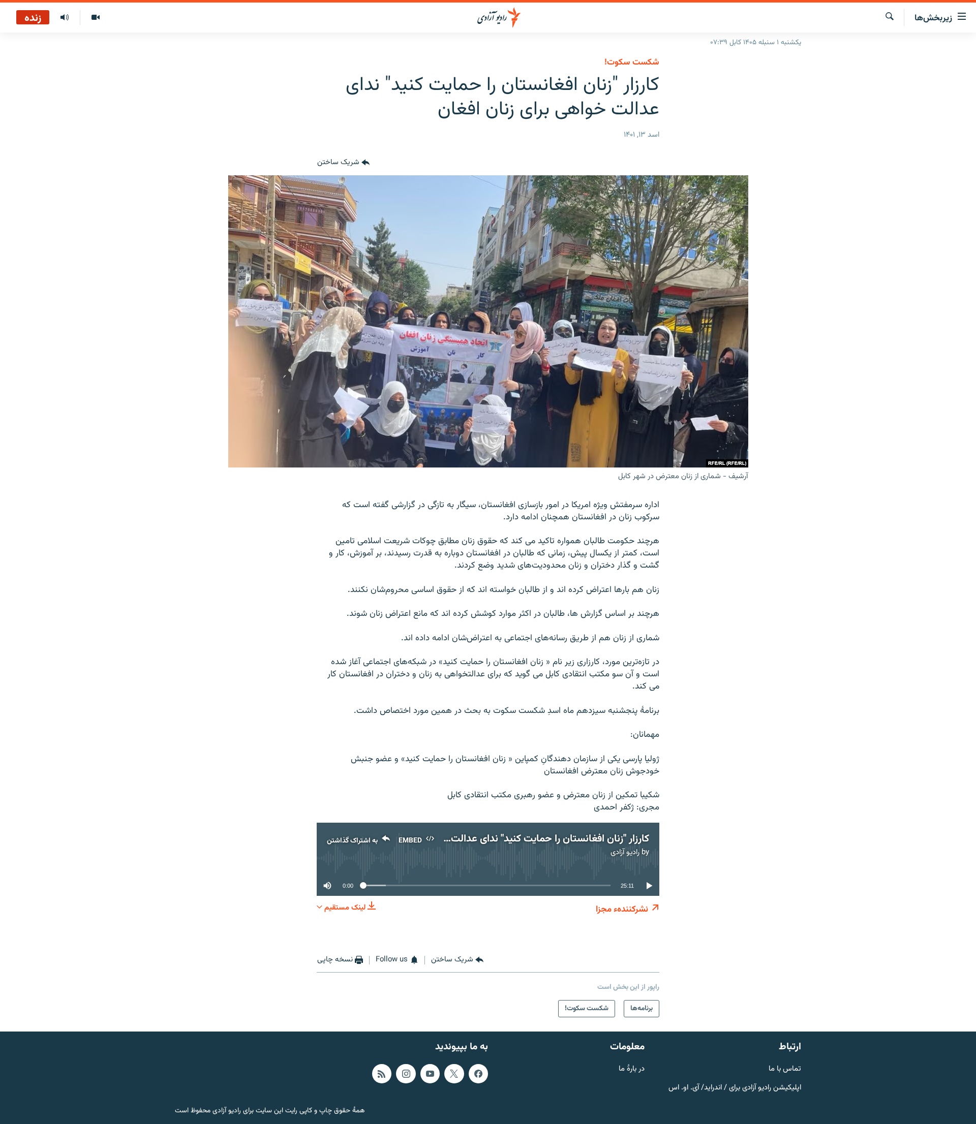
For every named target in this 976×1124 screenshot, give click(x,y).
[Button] (343, 163)
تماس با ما (785, 1069)
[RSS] (381, 1073)
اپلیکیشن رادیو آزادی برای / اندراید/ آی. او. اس (734, 1087)
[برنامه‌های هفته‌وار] (64, 17)
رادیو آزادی (625, 852)
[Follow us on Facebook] (478, 1073)
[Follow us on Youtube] (430, 1073)
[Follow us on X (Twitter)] (454, 1073)
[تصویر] (95, 17)
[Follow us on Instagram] (405, 1073)
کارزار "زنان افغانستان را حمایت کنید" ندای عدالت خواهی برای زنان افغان (503, 839)
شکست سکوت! (631, 62)
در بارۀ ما (632, 1069)
